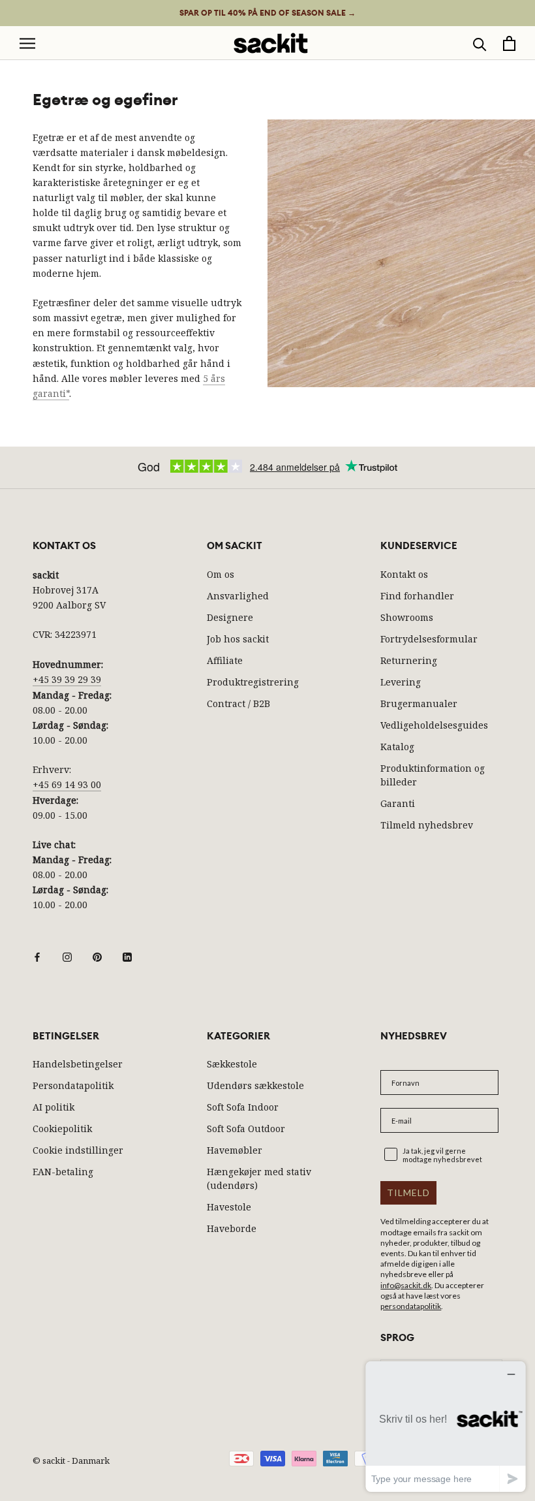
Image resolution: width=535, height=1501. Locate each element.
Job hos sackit (238, 639)
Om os (220, 574)
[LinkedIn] (127, 956)
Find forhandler (417, 596)
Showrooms (406, 617)
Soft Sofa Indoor (243, 1107)
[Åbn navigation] (27, 43)
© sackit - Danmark (71, 1460)
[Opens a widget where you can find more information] (445, 1426)
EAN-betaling (63, 1171)
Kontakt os (404, 574)
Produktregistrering (253, 682)
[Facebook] (37, 956)
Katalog (397, 746)
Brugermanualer (418, 703)
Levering (400, 682)
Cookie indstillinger (78, 1150)
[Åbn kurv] (509, 43)
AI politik (53, 1107)
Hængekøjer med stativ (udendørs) (259, 1178)
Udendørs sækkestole (255, 1085)
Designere (230, 617)
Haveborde (231, 1228)
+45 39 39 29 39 (67, 679)
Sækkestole (232, 1064)
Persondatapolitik (73, 1085)
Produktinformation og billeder (432, 775)
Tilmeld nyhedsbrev (426, 825)
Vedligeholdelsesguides (434, 725)
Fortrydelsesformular (429, 639)
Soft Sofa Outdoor (246, 1128)
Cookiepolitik (62, 1128)
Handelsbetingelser (78, 1064)
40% (267, 13)
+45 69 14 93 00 (67, 784)
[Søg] (480, 43)
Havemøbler (234, 1150)
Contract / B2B (238, 703)
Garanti (397, 803)
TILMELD (408, 1192)
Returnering (408, 660)
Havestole (229, 1207)
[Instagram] (67, 956)
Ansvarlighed (238, 596)
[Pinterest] (97, 956)
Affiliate (225, 660)
